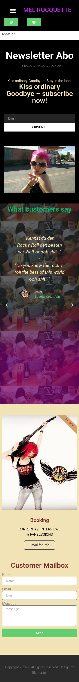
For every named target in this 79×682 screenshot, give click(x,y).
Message (9, 603)
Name (6, 575)
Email (6, 589)
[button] (12, 11)
